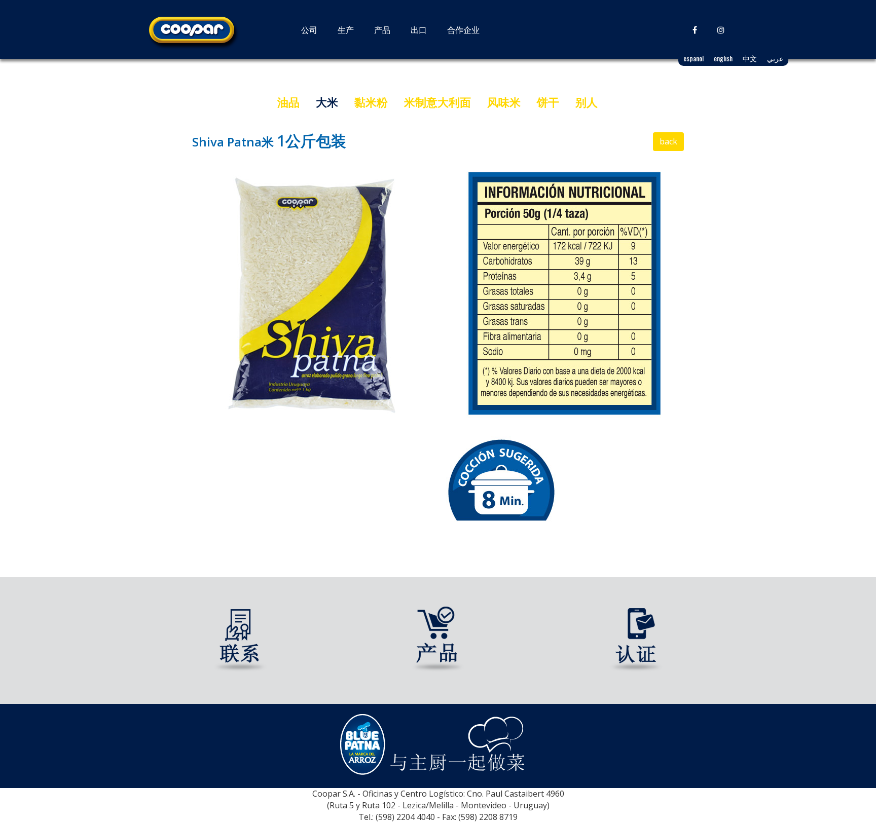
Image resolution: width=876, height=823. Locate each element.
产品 (382, 29)
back (668, 141)
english (723, 58)
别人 (586, 101)
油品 (288, 101)
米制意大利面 (437, 101)
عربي (775, 58)
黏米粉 (371, 101)
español (693, 58)
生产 (346, 29)
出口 (419, 29)
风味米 (504, 101)
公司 (309, 29)
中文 (750, 58)
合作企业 (463, 29)
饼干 (548, 101)
